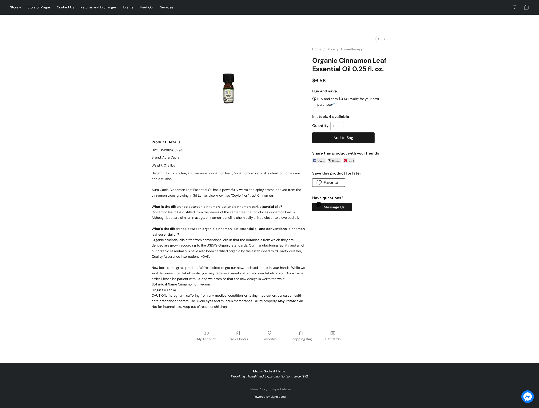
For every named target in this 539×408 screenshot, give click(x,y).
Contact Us (65, 7)
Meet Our (147, 7)
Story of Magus (39, 7)
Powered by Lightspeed (269, 397)
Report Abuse (281, 389)
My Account (206, 339)
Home (316, 49)
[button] (515, 7)
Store (14, 7)
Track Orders (238, 339)
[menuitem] (378, 39)
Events (128, 7)
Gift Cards (333, 339)
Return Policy (257, 389)
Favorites (270, 339)
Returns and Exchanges (98, 7)
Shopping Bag (301, 339)
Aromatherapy (351, 49)
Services (166, 7)
